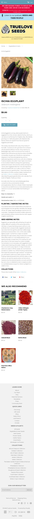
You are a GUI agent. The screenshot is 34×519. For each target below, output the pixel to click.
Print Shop (17, 409)
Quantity (4, 117)
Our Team (17, 392)
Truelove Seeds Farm (14, 107)
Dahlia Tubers (17, 438)
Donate (17, 423)
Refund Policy (16, 500)
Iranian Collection (17, 457)
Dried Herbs (17, 440)
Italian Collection (8, 174)
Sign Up (29, 490)
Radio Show (17, 416)
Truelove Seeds (11, 508)
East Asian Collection (17, 455)
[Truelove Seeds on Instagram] (25, 503)
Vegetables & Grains (14, 46)
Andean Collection (17, 450)
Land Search (17, 418)
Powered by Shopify (24, 508)
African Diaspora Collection (17, 448)
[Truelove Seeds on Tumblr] (28, 503)
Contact (17, 420)
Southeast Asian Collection (17, 476)
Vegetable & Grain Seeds (17, 431)
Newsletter (17, 399)
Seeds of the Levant (17, 472)
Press (17, 401)
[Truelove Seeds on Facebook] (22, 503)
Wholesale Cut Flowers (17, 442)
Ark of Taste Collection (17, 453)
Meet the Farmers (17, 397)
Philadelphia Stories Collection (17, 468)
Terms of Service (11, 498)
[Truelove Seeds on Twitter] (19, 503)
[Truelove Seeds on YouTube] (31, 503)
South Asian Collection (17, 474)
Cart (31, 2)
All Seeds (17, 429)
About (17, 390)
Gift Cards (17, 412)
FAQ (17, 394)
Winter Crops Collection (17, 479)
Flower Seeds (17, 435)
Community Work (17, 403)
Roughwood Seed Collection (17, 470)
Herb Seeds (17, 433)
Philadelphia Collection (17, 465)
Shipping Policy (22, 498)
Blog (17, 414)
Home (3, 46)
